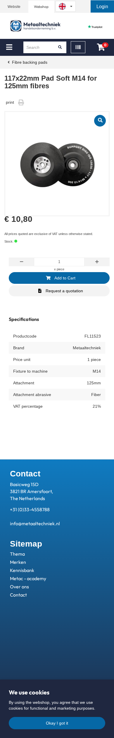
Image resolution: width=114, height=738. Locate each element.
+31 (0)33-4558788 (30, 509)
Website (14, 7)
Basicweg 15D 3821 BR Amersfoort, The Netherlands (31, 491)
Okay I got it (57, 723)
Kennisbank (22, 570)
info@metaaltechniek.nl (35, 523)
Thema (17, 554)
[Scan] (78, 47)
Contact (18, 595)
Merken (18, 562)
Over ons (19, 587)
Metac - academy (28, 578)
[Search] (59, 47)
